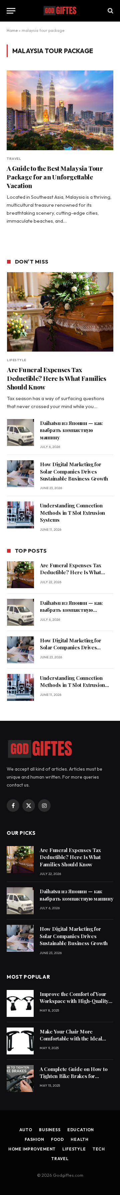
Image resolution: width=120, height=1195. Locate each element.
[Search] (109, 10)
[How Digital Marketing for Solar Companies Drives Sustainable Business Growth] (20, 473)
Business (50, 1129)
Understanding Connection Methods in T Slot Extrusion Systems (72, 512)
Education (80, 1129)
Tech (99, 1148)
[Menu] (11, 10)
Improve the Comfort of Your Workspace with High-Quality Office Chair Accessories (74, 1001)
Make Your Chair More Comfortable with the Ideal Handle (71, 1038)
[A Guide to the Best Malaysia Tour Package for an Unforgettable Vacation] (60, 110)
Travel (60, 1158)
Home (12, 30)
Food (57, 1139)
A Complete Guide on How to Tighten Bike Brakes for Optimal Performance (73, 1076)
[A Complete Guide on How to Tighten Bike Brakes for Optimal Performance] (20, 1078)
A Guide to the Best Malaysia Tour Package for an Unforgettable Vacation (55, 177)
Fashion (34, 1139)
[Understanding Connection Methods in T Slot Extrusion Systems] (20, 514)
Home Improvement (32, 1148)
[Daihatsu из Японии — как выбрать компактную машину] (20, 432)
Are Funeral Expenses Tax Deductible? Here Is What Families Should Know (56, 378)
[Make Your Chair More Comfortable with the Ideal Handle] (20, 1041)
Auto (25, 1129)
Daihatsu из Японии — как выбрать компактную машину (71, 430)
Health (80, 1139)
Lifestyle (74, 1148)
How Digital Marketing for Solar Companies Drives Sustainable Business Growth (74, 471)
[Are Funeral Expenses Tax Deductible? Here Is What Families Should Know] (60, 312)
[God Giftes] (60, 10)
